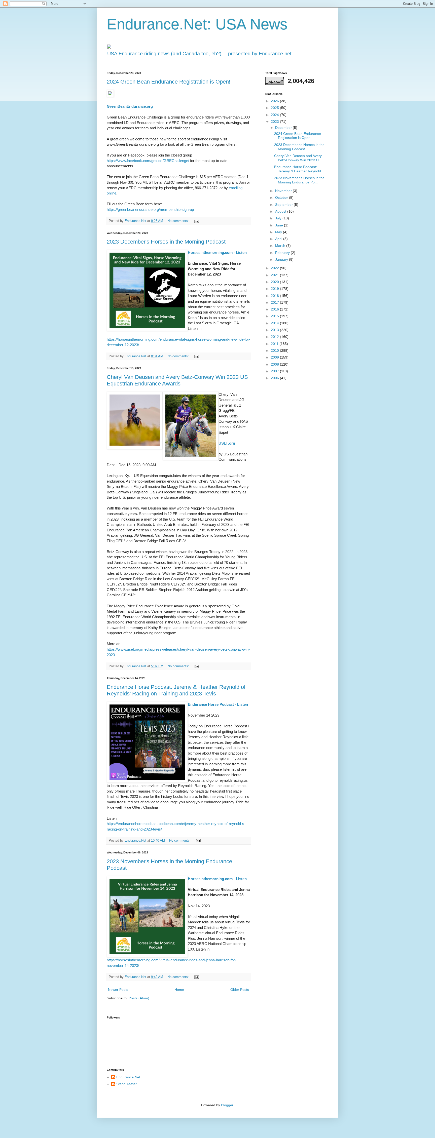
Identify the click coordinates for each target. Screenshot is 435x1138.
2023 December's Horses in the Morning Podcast (166, 242)
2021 (275, 275)
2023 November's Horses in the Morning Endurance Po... (299, 180)
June (279, 225)
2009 (275, 357)
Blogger (227, 1105)
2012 (275, 337)
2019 (275, 289)
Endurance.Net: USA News (197, 24)
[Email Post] (196, 221)
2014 (275, 323)
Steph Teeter (126, 1084)
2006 (275, 378)
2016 (275, 309)
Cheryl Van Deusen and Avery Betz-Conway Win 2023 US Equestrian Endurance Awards (177, 380)
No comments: (178, 221)
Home (179, 990)
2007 (275, 371)
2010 (275, 350)
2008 (275, 364)
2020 (275, 282)
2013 (275, 330)
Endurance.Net (128, 1077)
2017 (275, 302)
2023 (275, 122)
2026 (275, 101)
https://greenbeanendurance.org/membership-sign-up (150, 209)
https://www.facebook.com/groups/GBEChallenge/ (148, 161)
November (284, 191)
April (279, 239)
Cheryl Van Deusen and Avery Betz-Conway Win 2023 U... (298, 158)
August (281, 211)
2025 (275, 108)
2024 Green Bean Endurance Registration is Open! (168, 82)
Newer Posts (118, 990)
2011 (275, 344)
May (279, 232)
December (284, 128)
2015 (275, 316)
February (283, 253)
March (280, 246)
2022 (275, 268)
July (278, 218)
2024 (275, 115)
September (284, 205)
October (282, 197)
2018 (275, 296)
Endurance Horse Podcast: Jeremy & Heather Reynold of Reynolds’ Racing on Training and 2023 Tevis (176, 690)
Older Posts (239, 990)
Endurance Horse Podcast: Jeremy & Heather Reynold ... (299, 169)
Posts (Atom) (139, 998)
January (282, 259)
